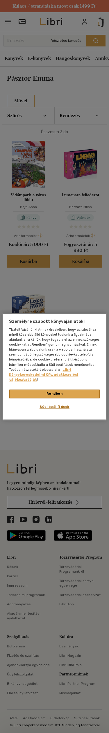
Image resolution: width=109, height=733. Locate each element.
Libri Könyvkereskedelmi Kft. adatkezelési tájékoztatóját (43, 375)
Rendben (55, 393)
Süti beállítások (54, 407)
